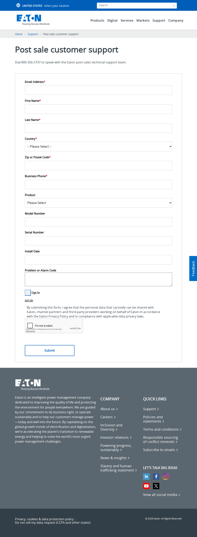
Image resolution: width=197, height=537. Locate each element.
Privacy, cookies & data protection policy (44, 519)
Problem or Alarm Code (40, 270)
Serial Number (34, 232)
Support (33, 34)
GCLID (29, 300)
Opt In (36, 293)
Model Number (35, 213)
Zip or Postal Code (38, 157)
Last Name (32, 119)
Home (19, 34)
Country (31, 138)
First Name (33, 100)
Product (30, 195)
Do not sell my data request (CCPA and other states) (52, 522)
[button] (193, 268)
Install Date (32, 251)
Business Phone (36, 176)
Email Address (35, 81)
